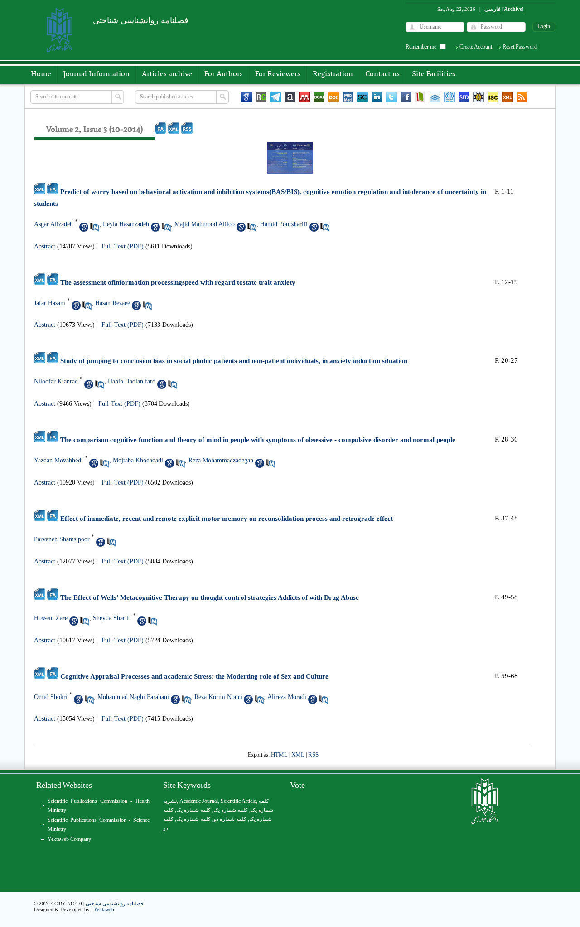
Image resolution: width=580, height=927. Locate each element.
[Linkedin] (377, 97)
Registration (333, 74)
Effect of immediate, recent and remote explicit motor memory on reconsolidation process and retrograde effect (226, 518)
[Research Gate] (261, 97)
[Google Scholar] (246, 97)
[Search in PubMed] (94, 227)
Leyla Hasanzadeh (126, 224)
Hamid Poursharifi (284, 224)
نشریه (170, 801)
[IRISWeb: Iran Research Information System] (435, 97)
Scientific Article (238, 801)
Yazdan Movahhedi (58, 460)
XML (297, 754)
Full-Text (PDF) (123, 246)
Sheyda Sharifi (112, 618)
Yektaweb (104, 909)
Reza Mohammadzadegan (220, 460)
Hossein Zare (51, 618)
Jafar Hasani (49, 303)
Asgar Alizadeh (53, 224)
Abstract (44, 246)
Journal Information (96, 74)
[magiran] (420, 97)
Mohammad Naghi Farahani (133, 697)
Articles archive (167, 74)
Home (41, 74)
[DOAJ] (319, 97)
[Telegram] (275, 97)
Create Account (475, 47)
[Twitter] (391, 97)
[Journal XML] (507, 97)
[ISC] (493, 97)
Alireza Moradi (286, 697)
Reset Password (520, 47)
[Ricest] (478, 97)
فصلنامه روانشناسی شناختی (114, 903)
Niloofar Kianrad (56, 381)
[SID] (464, 97)
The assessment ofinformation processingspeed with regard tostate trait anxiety (177, 282)
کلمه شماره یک (193, 810)
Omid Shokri (51, 697)
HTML (279, 754)
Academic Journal (198, 801)
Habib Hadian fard (131, 381)
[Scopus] (362, 97)
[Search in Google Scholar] (83, 227)
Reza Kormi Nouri (218, 697)
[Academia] (290, 97)
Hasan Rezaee (112, 303)
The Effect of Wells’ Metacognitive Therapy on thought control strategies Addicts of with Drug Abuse (209, 597)
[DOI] (333, 97)
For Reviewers (277, 74)
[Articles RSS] (522, 97)
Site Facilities (433, 74)
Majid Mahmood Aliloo (204, 224)
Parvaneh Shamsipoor (62, 539)
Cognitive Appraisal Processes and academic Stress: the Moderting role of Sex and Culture (194, 676)
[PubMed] (348, 97)
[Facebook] (406, 97)
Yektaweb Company (69, 839)
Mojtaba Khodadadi (138, 460)
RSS (313, 754)
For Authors (223, 74)
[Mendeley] (304, 97)
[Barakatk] (449, 97)
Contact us (382, 74)
